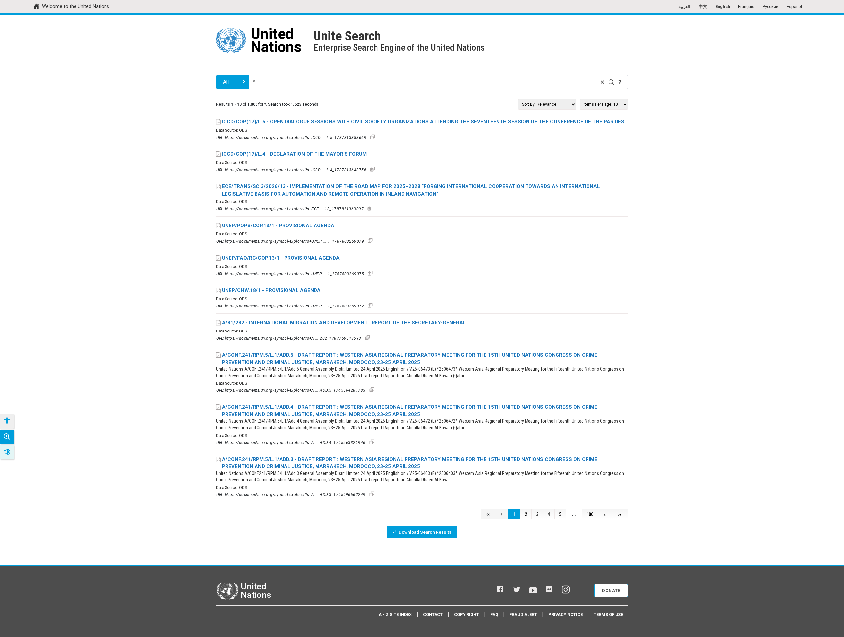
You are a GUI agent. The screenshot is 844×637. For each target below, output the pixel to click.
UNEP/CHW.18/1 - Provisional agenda (271, 290)
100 (590, 514)
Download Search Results (425, 532)
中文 (703, 6)
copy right (466, 614)
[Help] (620, 82)
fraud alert (523, 614)
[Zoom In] (7, 437)
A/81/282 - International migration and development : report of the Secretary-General (344, 323)
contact (433, 614)
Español (794, 6)
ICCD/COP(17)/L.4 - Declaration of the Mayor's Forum (294, 154)
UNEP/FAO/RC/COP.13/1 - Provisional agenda (281, 258)
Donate (611, 590)
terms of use (608, 614)
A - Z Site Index (395, 614)
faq (494, 614)
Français (746, 6)
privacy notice (565, 614)
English (722, 6)
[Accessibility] (6, 421)
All (226, 82)
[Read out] (7, 452)
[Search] (611, 82)
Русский (770, 6)
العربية (684, 6)
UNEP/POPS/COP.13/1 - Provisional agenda (278, 225)
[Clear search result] (602, 82)
